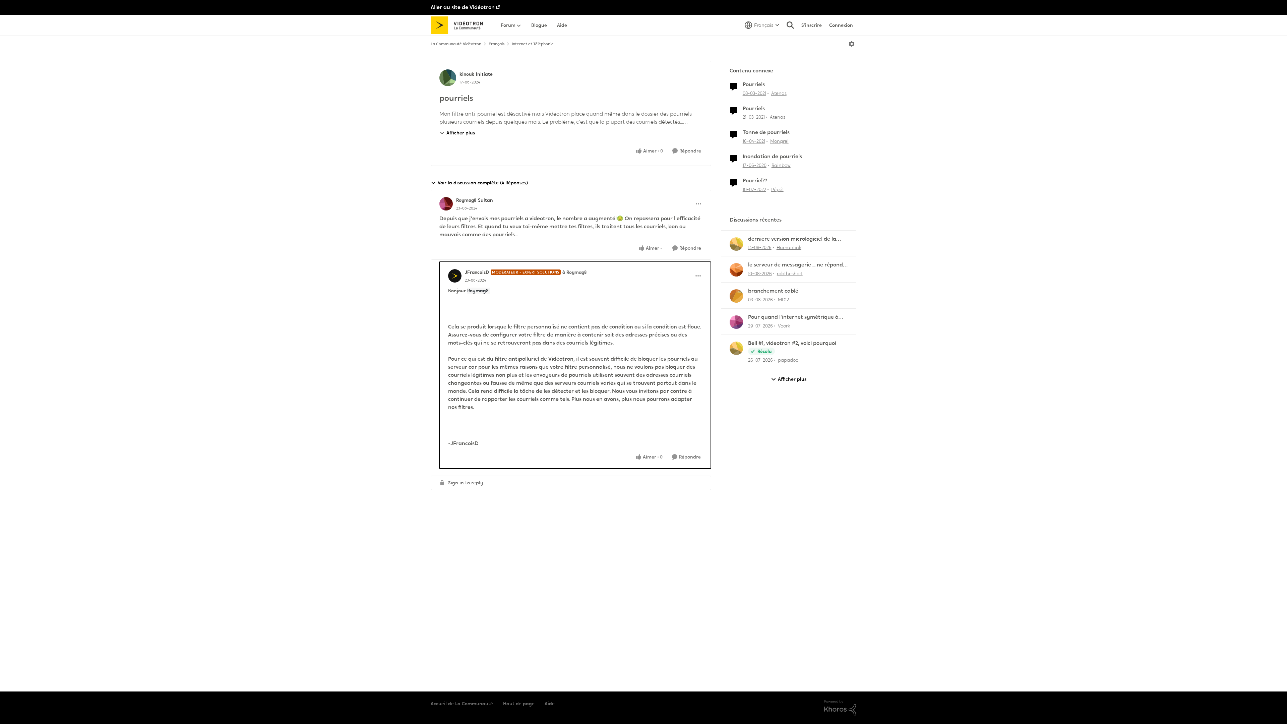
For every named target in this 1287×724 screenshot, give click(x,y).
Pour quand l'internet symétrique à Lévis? (793, 317)
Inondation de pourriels (772, 156)
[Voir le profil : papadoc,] (736, 348)
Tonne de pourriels (766, 132)
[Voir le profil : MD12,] (736, 296)
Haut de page (519, 704)
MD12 (783, 300)
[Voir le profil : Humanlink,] (736, 244)
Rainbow (781, 165)
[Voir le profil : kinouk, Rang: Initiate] (447, 77)
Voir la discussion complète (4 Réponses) (483, 183)
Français (496, 44)
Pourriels (754, 84)
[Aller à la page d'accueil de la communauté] (459, 25)
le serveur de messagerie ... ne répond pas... (795, 264)
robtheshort (790, 273)
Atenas (779, 93)
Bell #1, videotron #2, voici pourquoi (792, 343)
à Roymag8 (574, 272)
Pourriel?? (755, 180)
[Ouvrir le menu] (851, 44)
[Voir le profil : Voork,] (736, 322)
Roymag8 (466, 200)
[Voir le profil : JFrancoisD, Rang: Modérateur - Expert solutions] (455, 276)
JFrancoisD (477, 272)
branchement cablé (773, 291)
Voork (784, 326)
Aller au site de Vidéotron (463, 7)
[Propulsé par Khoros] (840, 708)
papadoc (788, 360)
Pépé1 (777, 189)
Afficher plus (460, 133)
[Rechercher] (790, 25)
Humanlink (789, 247)
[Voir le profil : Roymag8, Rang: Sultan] (446, 203)
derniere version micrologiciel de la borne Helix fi (792, 239)
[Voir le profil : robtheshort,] (736, 270)
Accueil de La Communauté (462, 704)
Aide (550, 704)
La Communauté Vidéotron (456, 44)
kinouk (466, 74)
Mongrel (779, 141)
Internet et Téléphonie (533, 44)
